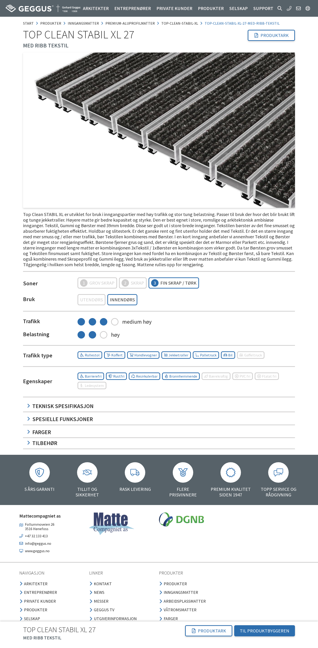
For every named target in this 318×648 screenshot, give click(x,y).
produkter (50, 23)
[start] (43, 8)
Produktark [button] (274, 35)
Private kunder (174, 8)
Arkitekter (96, 8)
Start (28, 23)
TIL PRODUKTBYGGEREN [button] (264, 631)
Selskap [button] (238, 8)
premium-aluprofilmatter (130, 23)
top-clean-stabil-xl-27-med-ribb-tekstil (242, 23)
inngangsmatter (83, 23)
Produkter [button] (211, 8)
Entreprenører (132, 8)
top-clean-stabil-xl (179, 23)
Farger (41, 432)
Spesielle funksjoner (62, 419)
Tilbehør (44, 443)
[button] (279, 8)
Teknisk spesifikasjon (63, 406)
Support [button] (263, 8)
